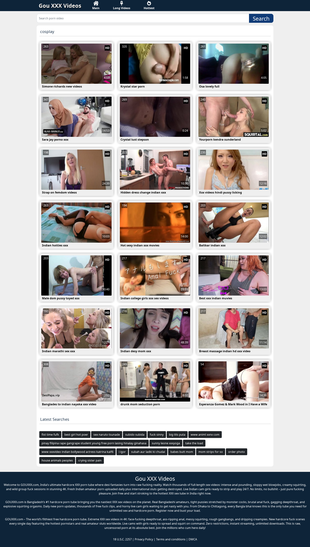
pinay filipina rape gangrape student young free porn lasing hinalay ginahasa (94, 443)
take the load (194, 443)
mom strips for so (210, 452)
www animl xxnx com (205, 435)
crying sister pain (90, 460)
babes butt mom (181, 452)
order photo (236, 452)
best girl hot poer (76, 435)
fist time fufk (50, 435)
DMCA (193, 539)
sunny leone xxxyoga (166, 443)
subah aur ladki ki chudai (148, 452)
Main (96, 8)
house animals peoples (57, 460)
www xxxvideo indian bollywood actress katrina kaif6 (77, 452)
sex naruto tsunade (106, 435)
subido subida (134, 435)
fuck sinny (157, 435)
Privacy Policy (144, 539)
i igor (122, 452)
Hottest (149, 8)
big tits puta (177, 435)
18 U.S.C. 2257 (122, 539)
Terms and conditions (170, 539)
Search (261, 18)
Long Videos (121, 8)
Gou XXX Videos (60, 5)
